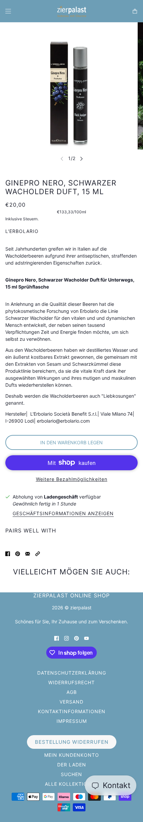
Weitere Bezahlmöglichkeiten (71, 479)
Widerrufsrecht (71, 682)
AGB (72, 692)
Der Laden (71, 764)
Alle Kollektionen (71, 784)
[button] (38, 553)
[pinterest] (76, 638)
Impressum (72, 721)
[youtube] (86, 638)
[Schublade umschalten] (8, 11)
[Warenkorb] (135, 11)
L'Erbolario (22, 231)
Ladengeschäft (61, 497)
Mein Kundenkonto (71, 755)
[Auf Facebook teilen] (8, 553)
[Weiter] (81, 158)
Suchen (71, 774)
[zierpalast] (71, 11)
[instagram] (67, 638)
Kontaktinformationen (71, 711)
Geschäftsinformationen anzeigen (63, 513)
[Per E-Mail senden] (28, 553)
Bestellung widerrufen (71, 742)
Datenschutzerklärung (71, 673)
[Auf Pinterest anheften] (18, 553)
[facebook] (57, 638)
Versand (71, 702)
